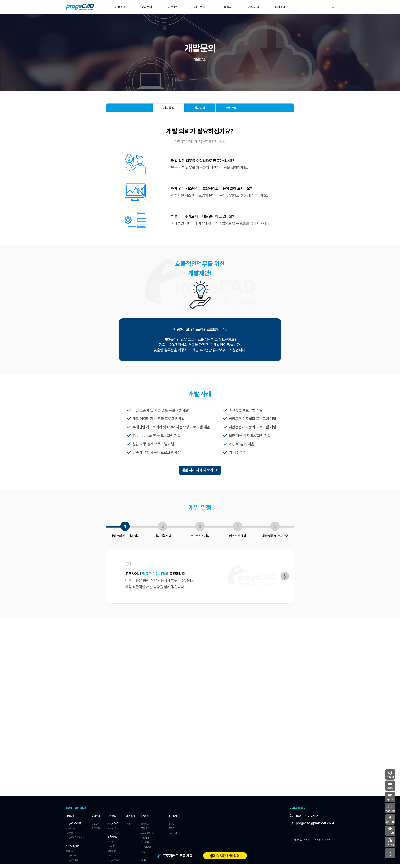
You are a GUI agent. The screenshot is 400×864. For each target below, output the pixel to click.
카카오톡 (390, 833)
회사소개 (172, 815)
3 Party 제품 (73, 846)
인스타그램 (390, 811)
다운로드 (112, 815)
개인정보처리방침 (301, 839)
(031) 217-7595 (307, 816)
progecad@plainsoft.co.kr (315, 823)
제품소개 (70, 815)
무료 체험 (390, 844)
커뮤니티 (145, 815)
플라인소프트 (80, 7)
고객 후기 (130, 815)
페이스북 (390, 822)
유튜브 (390, 788)
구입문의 (95, 815)
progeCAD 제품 (73, 823)
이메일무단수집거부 (321, 839)
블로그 (390, 799)
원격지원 (390, 777)
